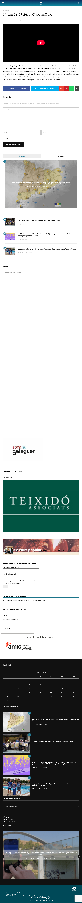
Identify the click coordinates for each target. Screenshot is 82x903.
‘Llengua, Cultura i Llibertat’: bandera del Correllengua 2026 (39, 220)
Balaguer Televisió (11, 20)
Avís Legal (6, 817)
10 (7, 688)
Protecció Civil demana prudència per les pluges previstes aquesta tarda (41, 182)
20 (40, 692)
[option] (41, 855)
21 (51, 692)
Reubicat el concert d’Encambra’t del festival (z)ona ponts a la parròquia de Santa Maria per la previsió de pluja (46, 235)
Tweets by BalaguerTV (10, 619)
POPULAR (60, 156)
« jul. (4, 704)
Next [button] (79, 856)
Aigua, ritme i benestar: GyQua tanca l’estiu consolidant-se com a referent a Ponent (47, 249)
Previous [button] (2, 856)
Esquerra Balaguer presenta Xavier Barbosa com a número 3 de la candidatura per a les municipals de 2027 (41, 853)
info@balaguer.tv (19, 892)
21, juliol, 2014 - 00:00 (25, 20)
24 (8, 697)
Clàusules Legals (8, 819)
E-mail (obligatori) (9, 574)
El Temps (6, 10)
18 (18, 692)
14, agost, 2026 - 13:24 (49, 858)
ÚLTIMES (22, 156)
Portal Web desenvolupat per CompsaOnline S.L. (41, 900)
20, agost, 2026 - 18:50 (25, 252)
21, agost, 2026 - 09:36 (25, 239)
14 (51, 688)
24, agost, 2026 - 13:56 (49, 186)
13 (40, 688)
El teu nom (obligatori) (11, 567)
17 (7, 692)
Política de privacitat (27, 581)
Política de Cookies (9, 821)
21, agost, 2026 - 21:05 (25, 224)
